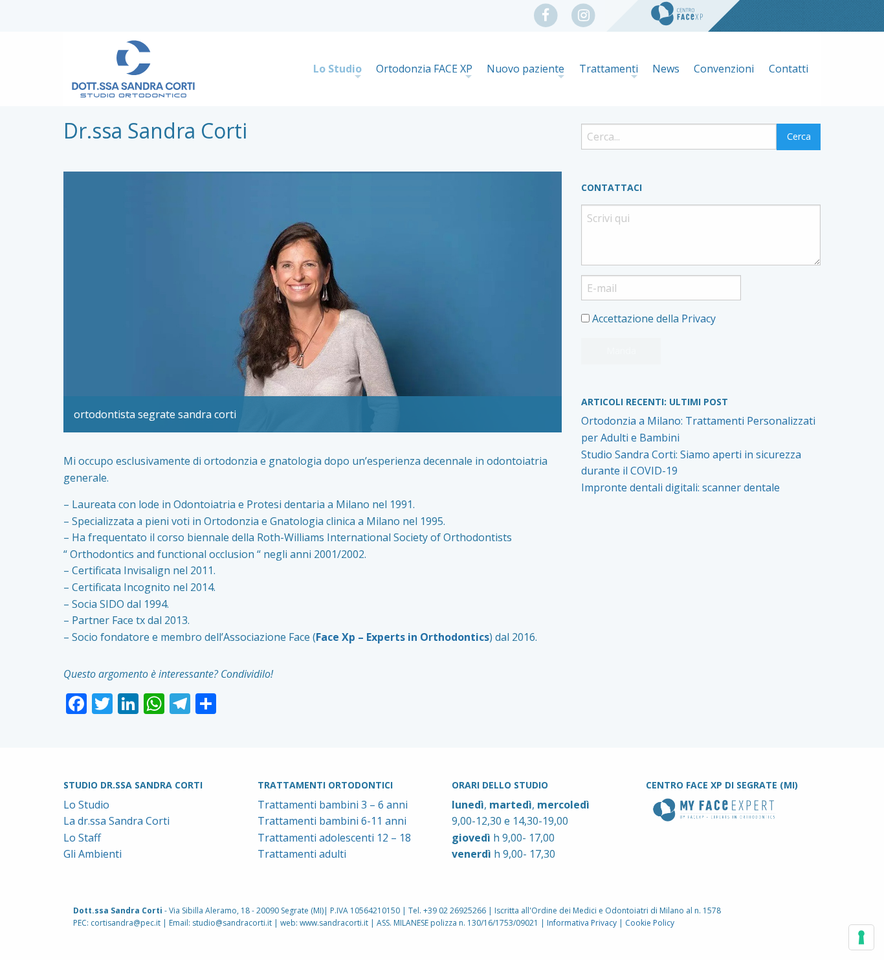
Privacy (698, 318)
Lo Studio (337, 68)
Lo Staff (82, 838)
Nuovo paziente (525, 68)
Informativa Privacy (582, 922)
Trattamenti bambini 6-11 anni (332, 821)
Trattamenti (608, 68)
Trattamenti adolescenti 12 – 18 (334, 838)
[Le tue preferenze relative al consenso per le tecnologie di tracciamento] (861, 937)
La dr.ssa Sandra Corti (116, 821)
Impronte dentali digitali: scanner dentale (680, 487)
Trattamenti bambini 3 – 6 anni (333, 805)
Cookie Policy (649, 922)
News (666, 68)
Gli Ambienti (92, 854)
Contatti (788, 68)
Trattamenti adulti (302, 854)
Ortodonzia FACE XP (424, 68)
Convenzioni (724, 68)
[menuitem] (336, 68)
